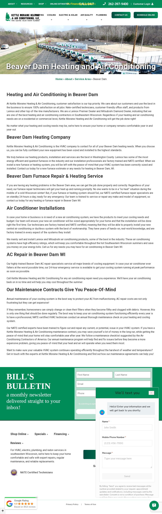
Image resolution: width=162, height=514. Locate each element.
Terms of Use (90, 504)
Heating (39, 15)
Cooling (51, 15)
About (11, 4)
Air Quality (87, 15)
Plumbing (101, 15)
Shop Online (18, 434)
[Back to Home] (22, 16)
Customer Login (141, 4)
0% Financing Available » (81, 3)
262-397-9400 (118, 4)
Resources (26, 4)
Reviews (15, 443)
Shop (41, 4)
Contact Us (121, 15)
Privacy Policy (72, 504)
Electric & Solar (68, 15)
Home (59, 79)
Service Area (83, 79)
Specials (40, 434)
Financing (60, 434)
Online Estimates (59, 4)
